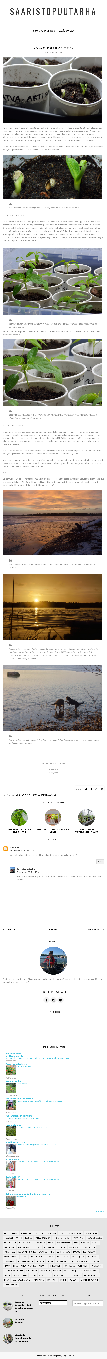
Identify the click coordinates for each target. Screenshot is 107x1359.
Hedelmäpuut (48, 1233)
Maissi (24, 1256)
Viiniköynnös (11, 1284)
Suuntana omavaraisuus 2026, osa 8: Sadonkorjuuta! (39, 1101)
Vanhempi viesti (95, 929)
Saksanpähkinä (89, 1270)
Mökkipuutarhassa (15, 1142)
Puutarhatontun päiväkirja (19, 1115)
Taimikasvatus (48, 795)
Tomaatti (52, 1280)
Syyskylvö (75, 1275)
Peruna (95, 1261)
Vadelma (73, 1280)
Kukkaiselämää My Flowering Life (14, 1054)
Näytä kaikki (100, 1211)
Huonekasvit (75, 1233)
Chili (18, 795)
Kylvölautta (88, 1247)
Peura (7, 1266)
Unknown (14, 847)
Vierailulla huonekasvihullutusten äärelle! (23, 1338)
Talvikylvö (38, 1280)
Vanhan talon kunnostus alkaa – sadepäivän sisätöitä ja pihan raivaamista (37, 1058)
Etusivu (54, 929)
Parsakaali (62, 1261)
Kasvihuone (10, 1242)
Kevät (51, 1242)
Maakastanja (11, 1256)
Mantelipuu (36, 1256)
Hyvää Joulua (22, 1196)
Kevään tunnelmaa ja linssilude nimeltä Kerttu (36, 1144)
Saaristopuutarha (53, 11)
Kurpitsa (74, 1247)
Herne (62, 1233)
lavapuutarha (46, 1252)
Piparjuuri (55, 1266)
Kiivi (76, 1242)
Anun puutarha (13, 1081)
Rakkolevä (31, 1270)
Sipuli (33, 1275)
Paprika (40, 1261)
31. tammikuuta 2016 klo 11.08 (22, 850)
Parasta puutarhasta (16, 1064)
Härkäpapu (91, 1233)
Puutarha (96, 1266)
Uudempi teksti (11, 929)
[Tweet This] (86, 789)
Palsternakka (25, 1261)
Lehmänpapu (63, 1252)
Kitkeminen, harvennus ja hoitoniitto (31, 1127)
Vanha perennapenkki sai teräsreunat (22, 1118)
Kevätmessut (64, 1242)
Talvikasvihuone (21, 1280)
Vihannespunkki (89, 1280)
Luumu (76, 1252)
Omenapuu (9, 1261)
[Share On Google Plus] (96, 789)
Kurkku (62, 1247)
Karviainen (78, 1238)
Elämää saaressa (66, 30)
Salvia (7, 1275)
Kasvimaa (40, 1242)
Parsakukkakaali (79, 1261)
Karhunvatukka (61, 1238)
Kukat (37, 1247)
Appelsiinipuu (11, 1233)
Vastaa (100, 861)
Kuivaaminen (24, 1247)
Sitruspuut (45, 1275)
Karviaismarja (94, 1238)
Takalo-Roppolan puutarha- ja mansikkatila (28, 1194)
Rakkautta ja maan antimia (19, 1098)
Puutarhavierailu (13, 1270)
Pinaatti (42, 1266)
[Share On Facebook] (91, 789)
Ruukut (57, 1270)
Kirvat (95, 1242)
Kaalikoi (8, 1238)
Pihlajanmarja (28, 1266)
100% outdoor (13, 1159)
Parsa (50, 1261)
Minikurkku (63, 1256)
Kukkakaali (50, 1247)
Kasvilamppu (25, 1242)
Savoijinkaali (20, 1275)
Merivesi (50, 1256)
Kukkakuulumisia (23, 1066)
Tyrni (63, 1280)
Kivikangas (9, 1247)
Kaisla (28, 1238)
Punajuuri (82, 1266)
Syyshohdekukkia (24, 1083)
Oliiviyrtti (92, 1256)
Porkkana (69, 1266)
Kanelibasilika (42, 1238)
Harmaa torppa (13, 1125)
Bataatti (26, 1233)
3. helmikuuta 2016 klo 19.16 (28, 872)
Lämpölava (89, 1252)
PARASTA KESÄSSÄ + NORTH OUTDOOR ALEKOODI (37, 1162)
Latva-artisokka (31, 795)
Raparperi (45, 1270)
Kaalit (19, 1238)
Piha (15, 1266)
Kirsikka (85, 1242)
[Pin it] (102, 789)
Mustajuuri (78, 1256)
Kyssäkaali (9, 1252)
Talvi (6, 1280)
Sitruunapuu (60, 1275)
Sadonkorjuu (71, 1270)
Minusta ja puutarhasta (44, 30)
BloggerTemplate (68, 1356)
